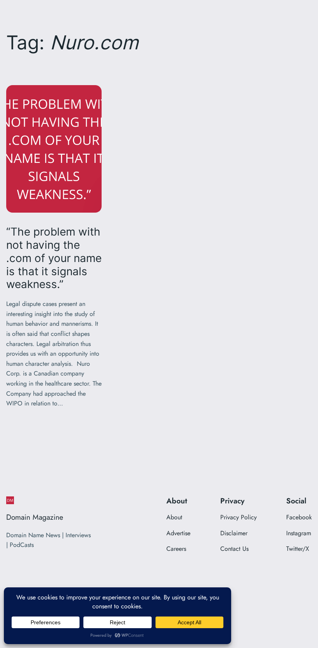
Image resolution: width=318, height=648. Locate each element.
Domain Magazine (34, 517)
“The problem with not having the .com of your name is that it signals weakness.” (54, 258)
